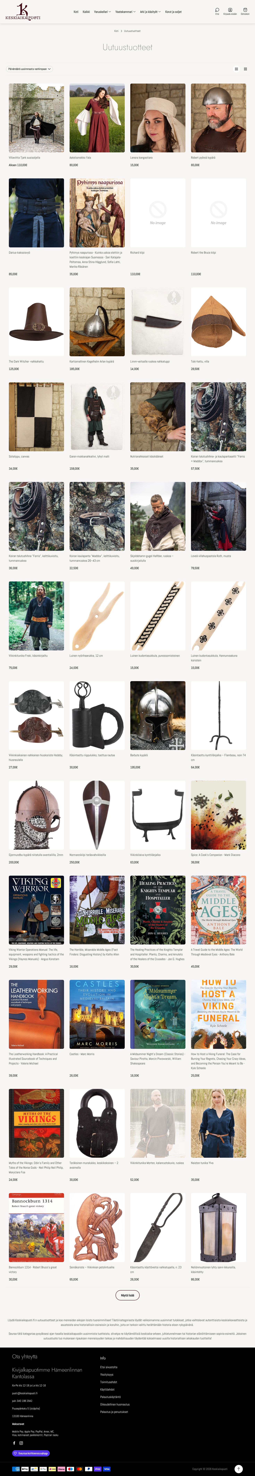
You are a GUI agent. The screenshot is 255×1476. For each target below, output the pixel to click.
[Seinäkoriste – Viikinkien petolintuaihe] (97, 1227)
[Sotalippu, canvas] (36, 416)
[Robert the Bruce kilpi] (218, 212)
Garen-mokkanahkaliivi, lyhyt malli (89, 456)
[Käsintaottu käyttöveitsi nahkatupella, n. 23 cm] (157, 1227)
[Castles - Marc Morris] (97, 1014)
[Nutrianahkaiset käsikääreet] (157, 416)
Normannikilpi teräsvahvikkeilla (88, 855)
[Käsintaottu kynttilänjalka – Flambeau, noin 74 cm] (218, 715)
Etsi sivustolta (108, 1367)
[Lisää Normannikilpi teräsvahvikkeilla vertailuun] (118, 797)
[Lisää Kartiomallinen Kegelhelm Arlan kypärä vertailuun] (118, 304)
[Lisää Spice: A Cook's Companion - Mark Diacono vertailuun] (239, 797)
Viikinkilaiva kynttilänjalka (145, 855)
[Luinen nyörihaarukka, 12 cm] (97, 615)
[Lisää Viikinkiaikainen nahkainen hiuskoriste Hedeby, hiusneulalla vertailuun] (57, 698)
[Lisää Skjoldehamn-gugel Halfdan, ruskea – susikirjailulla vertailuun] (178, 498)
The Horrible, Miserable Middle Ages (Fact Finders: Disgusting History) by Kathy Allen (94, 952)
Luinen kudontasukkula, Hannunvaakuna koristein (214, 658)
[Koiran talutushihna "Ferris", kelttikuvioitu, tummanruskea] (36, 516)
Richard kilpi (137, 252)
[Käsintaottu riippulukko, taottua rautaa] (97, 715)
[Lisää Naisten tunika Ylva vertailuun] (239, 1105)
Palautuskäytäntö (110, 1397)
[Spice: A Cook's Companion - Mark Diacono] (218, 815)
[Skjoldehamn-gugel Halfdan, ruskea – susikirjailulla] (157, 516)
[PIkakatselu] (57, 90)
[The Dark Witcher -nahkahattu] (36, 321)
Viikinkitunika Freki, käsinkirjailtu (28, 656)
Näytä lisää (127, 1295)
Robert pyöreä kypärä (203, 157)
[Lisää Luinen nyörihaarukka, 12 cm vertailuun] (118, 598)
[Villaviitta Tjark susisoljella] (36, 118)
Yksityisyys (106, 1374)
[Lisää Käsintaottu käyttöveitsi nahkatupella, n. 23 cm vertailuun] (178, 1210)
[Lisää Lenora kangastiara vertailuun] (178, 100)
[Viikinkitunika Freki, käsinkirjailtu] (36, 615)
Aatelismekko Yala (80, 157)
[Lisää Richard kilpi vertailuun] (178, 195)
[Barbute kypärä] (157, 715)
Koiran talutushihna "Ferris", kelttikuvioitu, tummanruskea (33, 558)
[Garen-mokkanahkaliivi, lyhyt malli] (97, 416)
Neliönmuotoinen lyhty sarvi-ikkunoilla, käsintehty (213, 1269)
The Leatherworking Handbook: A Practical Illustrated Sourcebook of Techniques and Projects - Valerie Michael (33, 1058)
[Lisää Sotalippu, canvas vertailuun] (57, 399)
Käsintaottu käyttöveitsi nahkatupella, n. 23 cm (155, 1269)
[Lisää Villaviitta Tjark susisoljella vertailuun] (57, 100)
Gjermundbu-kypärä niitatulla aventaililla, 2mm (36, 855)
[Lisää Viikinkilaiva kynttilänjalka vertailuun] (178, 797)
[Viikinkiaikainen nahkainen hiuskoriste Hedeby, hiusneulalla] (36, 715)
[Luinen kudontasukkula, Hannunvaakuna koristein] (218, 615)
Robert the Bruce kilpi (203, 252)
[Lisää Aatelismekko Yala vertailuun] (118, 100)
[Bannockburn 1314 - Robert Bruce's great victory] (36, 1227)
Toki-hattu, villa (200, 361)
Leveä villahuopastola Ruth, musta (211, 556)
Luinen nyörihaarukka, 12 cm (86, 656)
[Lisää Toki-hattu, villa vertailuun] (239, 304)
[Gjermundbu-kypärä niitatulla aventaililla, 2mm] (36, 815)
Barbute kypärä (139, 755)
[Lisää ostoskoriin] (118, 185)
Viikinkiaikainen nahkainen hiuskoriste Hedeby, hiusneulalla (36, 757)
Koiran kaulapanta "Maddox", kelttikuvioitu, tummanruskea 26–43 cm (95, 558)
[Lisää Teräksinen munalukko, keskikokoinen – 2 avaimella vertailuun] (118, 1105)
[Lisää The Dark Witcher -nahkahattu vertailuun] (57, 304)
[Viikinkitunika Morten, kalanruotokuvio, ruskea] (157, 1123)
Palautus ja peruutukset (114, 1412)
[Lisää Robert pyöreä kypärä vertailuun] (239, 100)
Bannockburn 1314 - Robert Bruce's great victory (33, 1269)
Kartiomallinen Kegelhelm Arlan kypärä (92, 361)
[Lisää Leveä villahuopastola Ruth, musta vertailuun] (239, 498)
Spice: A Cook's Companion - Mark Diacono (215, 855)
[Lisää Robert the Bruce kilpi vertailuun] (239, 195)
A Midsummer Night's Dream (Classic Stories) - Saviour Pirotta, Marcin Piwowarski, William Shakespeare (157, 1058)
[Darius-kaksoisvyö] (36, 212)
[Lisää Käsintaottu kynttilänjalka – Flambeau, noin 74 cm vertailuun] (239, 698)
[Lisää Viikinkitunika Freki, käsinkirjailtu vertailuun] (57, 598)
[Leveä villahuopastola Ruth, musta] (218, 516)
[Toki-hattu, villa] (218, 321)
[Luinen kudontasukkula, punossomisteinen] (157, 615)
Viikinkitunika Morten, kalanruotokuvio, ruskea (157, 1163)
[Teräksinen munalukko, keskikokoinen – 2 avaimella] (97, 1123)
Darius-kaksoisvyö (19, 252)
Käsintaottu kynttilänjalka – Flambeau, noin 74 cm (218, 757)
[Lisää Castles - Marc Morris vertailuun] (118, 996)
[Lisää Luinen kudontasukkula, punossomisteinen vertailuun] (178, 598)
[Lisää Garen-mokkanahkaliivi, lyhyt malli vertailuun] (118, 399)
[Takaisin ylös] (239, 1469)
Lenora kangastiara (141, 157)
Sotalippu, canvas (19, 456)
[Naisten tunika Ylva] (218, 1123)
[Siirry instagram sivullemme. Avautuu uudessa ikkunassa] (21, 1443)
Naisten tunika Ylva (202, 1163)
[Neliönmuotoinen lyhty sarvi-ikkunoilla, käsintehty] (218, 1227)
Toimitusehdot (108, 1382)
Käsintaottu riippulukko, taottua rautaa (92, 755)
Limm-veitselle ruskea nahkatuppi (150, 361)
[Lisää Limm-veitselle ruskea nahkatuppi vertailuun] (178, 304)
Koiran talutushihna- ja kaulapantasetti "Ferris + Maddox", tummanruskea (218, 458)
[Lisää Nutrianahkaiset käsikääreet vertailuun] (178, 399)
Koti (116, 31)
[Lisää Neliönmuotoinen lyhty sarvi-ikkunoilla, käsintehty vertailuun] (239, 1210)
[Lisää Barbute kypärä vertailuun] (178, 698)
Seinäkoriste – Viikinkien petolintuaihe (92, 1267)
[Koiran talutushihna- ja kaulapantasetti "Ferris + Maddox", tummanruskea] (218, 416)
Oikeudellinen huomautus (115, 1404)
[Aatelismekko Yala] (97, 118)
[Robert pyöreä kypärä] (218, 118)
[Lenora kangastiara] (157, 118)
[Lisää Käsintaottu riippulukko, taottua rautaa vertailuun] (118, 698)
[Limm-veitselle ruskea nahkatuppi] (157, 321)
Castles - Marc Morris (82, 1054)
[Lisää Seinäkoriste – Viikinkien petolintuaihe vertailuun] (118, 1210)
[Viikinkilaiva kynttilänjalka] (157, 815)
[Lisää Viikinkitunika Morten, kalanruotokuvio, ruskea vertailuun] (178, 1105)
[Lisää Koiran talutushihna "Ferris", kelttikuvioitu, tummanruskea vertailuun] (57, 498)
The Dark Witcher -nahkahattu (26, 361)
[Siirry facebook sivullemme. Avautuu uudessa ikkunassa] (14, 1443)
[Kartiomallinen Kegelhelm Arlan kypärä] (97, 321)
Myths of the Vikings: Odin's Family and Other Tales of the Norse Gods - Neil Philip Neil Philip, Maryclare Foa (36, 1167)
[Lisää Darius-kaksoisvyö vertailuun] (57, 195)
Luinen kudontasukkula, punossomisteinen (155, 656)
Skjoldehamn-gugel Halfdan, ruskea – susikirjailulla (151, 558)
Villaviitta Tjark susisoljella (24, 157)
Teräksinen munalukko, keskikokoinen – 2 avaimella (94, 1165)
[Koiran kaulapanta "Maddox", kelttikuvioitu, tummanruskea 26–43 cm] (97, 516)
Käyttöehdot (107, 1389)
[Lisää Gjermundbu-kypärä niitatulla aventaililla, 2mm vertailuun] (57, 797)
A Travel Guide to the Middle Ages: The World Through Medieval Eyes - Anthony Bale (217, 952)
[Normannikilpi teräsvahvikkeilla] (97, 815)
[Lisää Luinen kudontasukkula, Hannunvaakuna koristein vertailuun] (239, 598)
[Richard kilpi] (157, 212)
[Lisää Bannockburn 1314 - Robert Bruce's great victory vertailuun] (57, 1210)
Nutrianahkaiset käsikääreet (146, 456)
